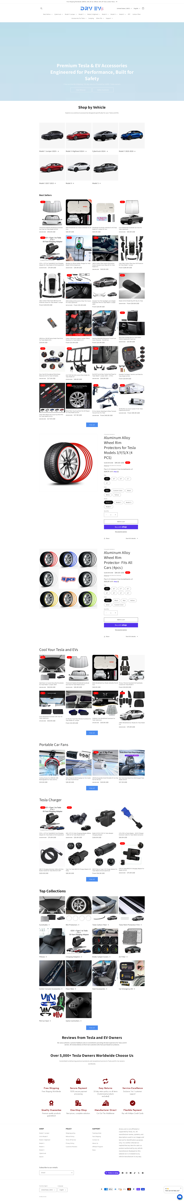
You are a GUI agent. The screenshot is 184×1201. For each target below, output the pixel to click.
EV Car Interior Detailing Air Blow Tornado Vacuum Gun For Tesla (104, 412)
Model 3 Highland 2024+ (75, 151)
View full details (131, 538)
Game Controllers (72, 1021)
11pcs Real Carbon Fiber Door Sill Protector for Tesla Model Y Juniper (131, 264)
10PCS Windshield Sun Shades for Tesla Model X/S (132, 723)
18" (107, 479)
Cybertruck (42, 1153)
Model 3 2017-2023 (46, 183)
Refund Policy (70, 1136)
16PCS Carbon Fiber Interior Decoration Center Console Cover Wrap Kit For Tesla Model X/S (103, 265)
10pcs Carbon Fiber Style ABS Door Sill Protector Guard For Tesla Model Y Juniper (51, 301)
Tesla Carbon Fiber (99, 925)
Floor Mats (70, 989)
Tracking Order (96, 1133)
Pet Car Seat (44, 1021)
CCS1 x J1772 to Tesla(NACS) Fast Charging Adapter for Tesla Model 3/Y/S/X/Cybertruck (51, 264)
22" (107, 483)
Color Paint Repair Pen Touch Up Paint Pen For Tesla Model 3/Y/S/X (51, 415)
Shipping (106, 465)
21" (128, 479)
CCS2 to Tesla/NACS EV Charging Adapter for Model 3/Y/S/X (131, 869)
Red (107, 490)
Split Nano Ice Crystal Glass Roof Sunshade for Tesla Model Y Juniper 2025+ (51, 683)
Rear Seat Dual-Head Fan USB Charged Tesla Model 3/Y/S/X (131, 778)
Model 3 (108, 502)
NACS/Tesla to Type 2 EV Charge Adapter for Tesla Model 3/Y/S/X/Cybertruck (104, 870)
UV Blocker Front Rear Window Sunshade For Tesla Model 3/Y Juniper (78, 719)
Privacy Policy (70, 1143)
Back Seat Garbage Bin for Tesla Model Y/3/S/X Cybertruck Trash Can (130, 338)
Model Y (118, 502)
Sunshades (43, 925)
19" (114, 479)
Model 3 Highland (44, 1140)
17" (121, 589)
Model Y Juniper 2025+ (48, 151)
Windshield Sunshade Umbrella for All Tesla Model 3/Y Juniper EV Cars (104, 228)
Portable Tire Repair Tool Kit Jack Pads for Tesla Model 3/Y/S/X (131, 375)
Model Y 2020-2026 (126, 151)
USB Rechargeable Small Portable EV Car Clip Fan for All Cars (105, 778)
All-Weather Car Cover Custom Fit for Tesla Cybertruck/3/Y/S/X (131, 409)
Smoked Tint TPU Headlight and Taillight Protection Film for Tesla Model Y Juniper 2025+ (103, 302)
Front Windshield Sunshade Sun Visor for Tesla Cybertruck (130, 228)
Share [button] (107, 538)
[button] (41, 8)
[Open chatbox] (179, 1197)
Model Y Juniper (44, 1133)
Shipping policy (70, 1133)
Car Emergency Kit (126, 989)
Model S (95, 183)
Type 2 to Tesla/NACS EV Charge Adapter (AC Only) (78, 870)
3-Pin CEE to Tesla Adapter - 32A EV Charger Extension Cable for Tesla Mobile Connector (131, 834)
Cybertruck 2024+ (99, 151)
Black (129, 490)
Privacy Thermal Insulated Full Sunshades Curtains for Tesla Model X (131, 683)
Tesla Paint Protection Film (129, 925)
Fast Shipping (96, 1136)
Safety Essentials (103, 90)
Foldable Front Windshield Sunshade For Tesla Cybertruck (103, 719)
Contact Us (95, 1140)
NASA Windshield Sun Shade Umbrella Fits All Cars (78, 228)
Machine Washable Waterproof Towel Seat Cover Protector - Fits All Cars (104, 339)
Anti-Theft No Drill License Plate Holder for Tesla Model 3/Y (78, 376)
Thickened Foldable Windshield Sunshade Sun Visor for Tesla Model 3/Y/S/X (51, 228)
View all (92, 425)
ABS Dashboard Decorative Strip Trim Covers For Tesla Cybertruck (78, 301)
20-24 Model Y (43, 1136)
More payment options (121, 531)
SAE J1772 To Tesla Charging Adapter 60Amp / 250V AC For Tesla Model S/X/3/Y (78, 834)
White (108, 495)
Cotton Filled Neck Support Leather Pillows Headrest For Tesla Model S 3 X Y (78, 339)
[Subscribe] (71, 1172)
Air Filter (122, 957)
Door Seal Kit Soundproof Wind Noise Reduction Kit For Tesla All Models (49, 375)
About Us (95, 1143)
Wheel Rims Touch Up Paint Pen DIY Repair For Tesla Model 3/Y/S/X (78, 411)
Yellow (117, 495)
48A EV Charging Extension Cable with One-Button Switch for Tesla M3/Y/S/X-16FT (51, 870)
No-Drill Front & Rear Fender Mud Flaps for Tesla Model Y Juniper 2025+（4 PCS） (104, 375)
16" (114, 589)
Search (41, 1157)
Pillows (42, 957)
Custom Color (117, 490)
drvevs (44, 1196)
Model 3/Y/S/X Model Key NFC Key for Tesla (131, 301)
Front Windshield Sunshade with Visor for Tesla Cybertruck (50, 717)
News (94, 1150)
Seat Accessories (98, 989)
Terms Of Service (71, 1140)
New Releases (81, 90)
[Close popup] (181, 1188)
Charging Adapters (73, 957)
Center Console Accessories (49, 989)
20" (121, 479)
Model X (69, 183)
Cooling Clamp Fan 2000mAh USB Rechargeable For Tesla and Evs (48, 778)
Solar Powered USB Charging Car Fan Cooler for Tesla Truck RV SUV (78, 778)
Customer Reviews (71, 1146)
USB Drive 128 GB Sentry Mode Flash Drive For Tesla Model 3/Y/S (51, 339)
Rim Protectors (71, 925)
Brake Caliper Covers (100, 957)
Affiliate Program (97, 1146)
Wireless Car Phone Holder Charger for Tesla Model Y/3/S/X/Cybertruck (78, 264)
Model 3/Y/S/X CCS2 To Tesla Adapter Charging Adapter (102, 834)
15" (107, 589)
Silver (108, 605)
